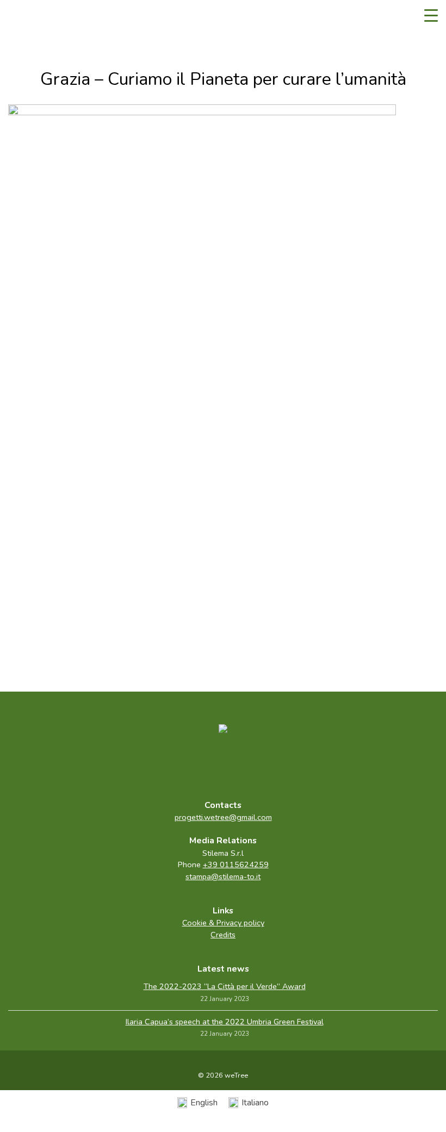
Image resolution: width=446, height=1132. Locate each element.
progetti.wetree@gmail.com (223, 817)
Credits (223, 934)
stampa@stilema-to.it (223, 876)
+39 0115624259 (236, 864)
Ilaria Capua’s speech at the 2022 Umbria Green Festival (225, 1021)
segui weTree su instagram (245, 764)
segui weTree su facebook (200, 764)
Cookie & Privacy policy (223, 922)
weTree (40, 16)
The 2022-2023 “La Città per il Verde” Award (225, 986)
